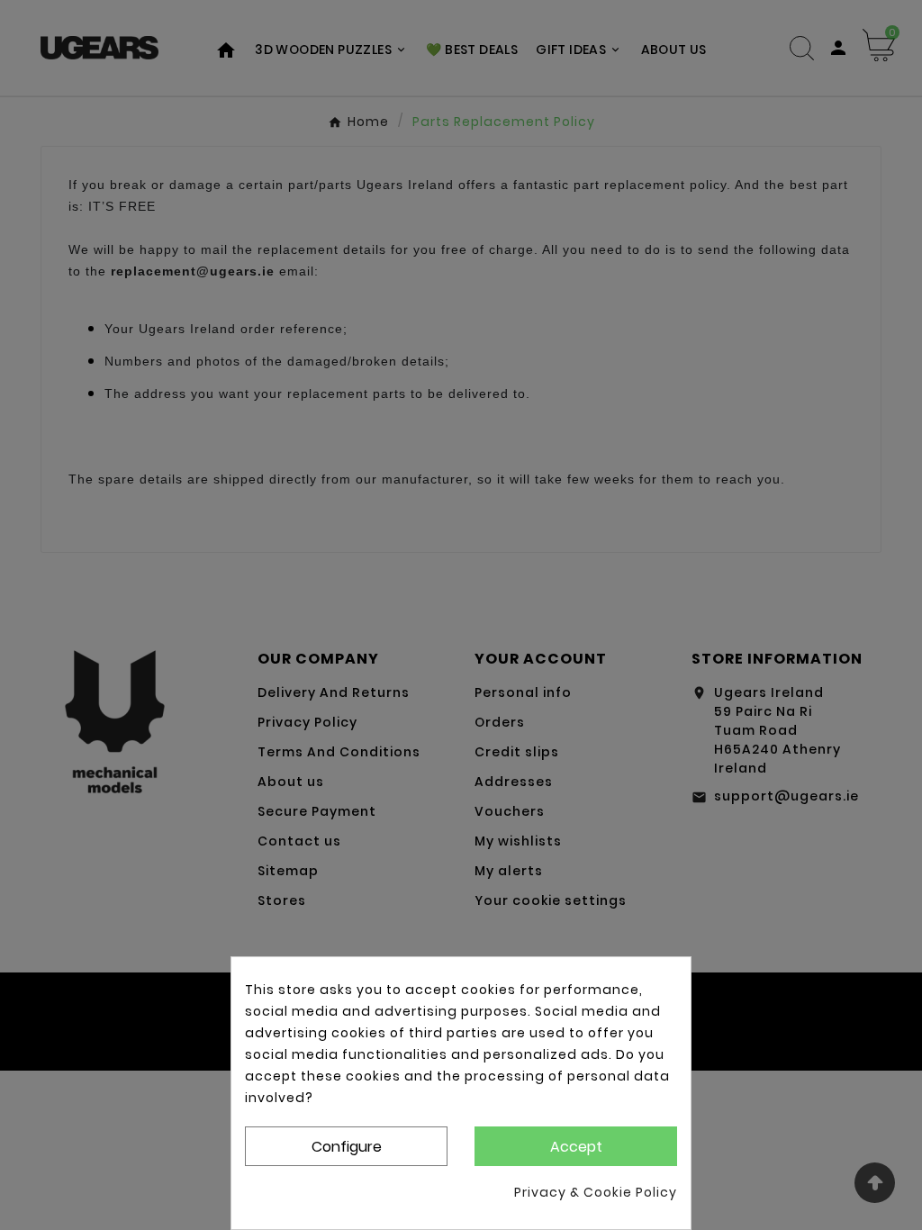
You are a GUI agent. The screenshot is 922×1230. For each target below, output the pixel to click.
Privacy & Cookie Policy (595, 1192)
